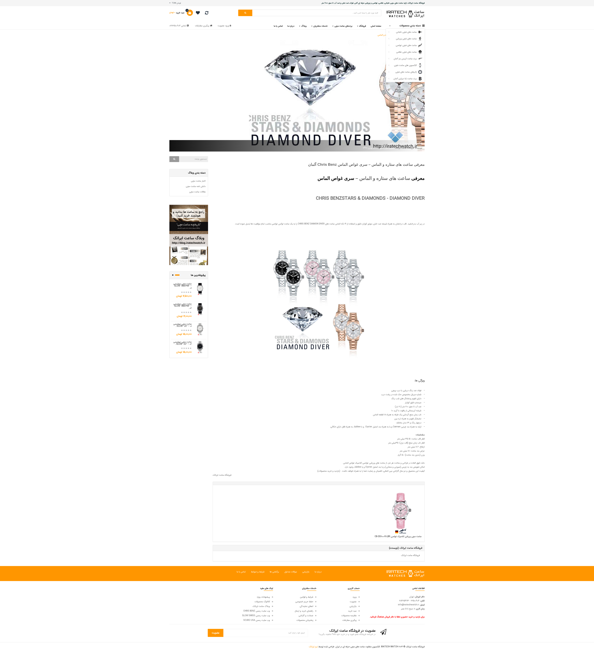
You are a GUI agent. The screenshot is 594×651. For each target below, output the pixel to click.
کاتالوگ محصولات (262, 601)
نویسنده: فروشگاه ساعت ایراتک (408, 148)
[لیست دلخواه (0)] (197, 13)
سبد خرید (352, 611)
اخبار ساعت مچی (198, 181)
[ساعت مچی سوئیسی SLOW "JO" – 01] (200, 329)
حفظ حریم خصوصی (304, 601)
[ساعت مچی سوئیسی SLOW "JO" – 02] (200, 347)
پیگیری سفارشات (202, 25)
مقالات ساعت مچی (197, 191)
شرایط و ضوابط (258, 571)
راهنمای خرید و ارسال (304, 611)
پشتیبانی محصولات (304, 620)
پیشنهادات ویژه (263, 597)
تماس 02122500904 (177, 25)
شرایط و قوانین (306, 597)
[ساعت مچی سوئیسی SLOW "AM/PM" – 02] (200, 308)
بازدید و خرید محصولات (328, 471)
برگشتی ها (274, 571)
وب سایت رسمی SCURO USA (256, 620)
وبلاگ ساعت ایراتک (261, 606)
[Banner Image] (188, 235)
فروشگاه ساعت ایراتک (222, 475)
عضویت (221, 25)
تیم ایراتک (313, 646)
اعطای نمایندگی (306, 606)
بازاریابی (305, 571)
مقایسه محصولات (349, 615)
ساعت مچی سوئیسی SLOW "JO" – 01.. (182, 325)
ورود (226, 25)
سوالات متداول (290, 571)
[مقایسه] (206, 13)
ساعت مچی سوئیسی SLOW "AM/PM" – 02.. (182, 306)
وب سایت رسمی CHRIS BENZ (256, 611)
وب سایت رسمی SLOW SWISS (256, 615)
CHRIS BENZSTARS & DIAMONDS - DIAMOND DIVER (370, 198)
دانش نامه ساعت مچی (196, 186)
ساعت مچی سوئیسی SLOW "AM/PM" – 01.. (182, 286)
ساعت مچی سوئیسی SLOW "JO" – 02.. (182, 343)
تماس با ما (241, 571)
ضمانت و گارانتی (306, 615)
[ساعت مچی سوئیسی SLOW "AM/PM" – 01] (200, 288)
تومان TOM (175, 3)
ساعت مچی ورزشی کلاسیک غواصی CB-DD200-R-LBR (398, 536)
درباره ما (318, 571)
